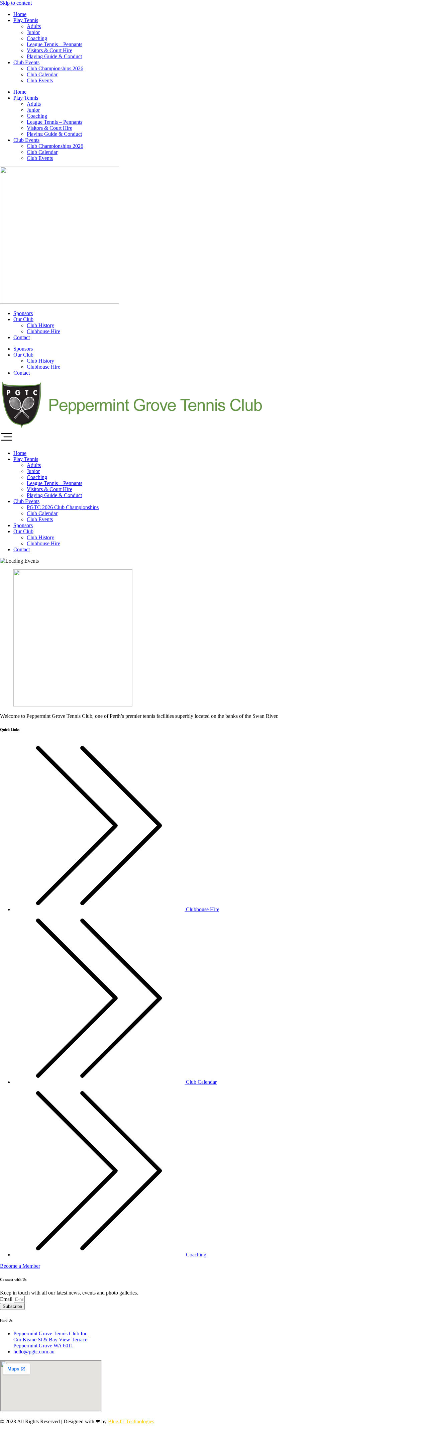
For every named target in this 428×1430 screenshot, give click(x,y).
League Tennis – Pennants (54, 44)
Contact (21, 337)
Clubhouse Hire (43, 331)
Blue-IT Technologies (131, 1421)
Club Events (26, 62)
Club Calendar (42, 74)
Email (7, 1299)
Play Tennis (25, 20)
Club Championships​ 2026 (55, 68)
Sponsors (23, 313)
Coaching (37, 38)
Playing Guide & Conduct (54, 56)
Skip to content (16, 3)
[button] (214, 437)
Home (19, 14)
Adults (34, 26)
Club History (40, 325)
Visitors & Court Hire (49, 50)
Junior (33, 32)
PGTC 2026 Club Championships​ (63, 507)
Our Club (23, 319)
